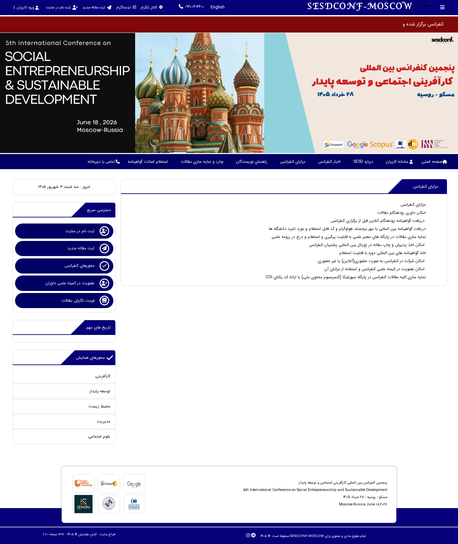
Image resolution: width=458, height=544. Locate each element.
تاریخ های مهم (98, 327)
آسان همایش (87, 534)
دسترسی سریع (99, 210)
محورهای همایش (90, 357)
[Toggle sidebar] (442, 7)
